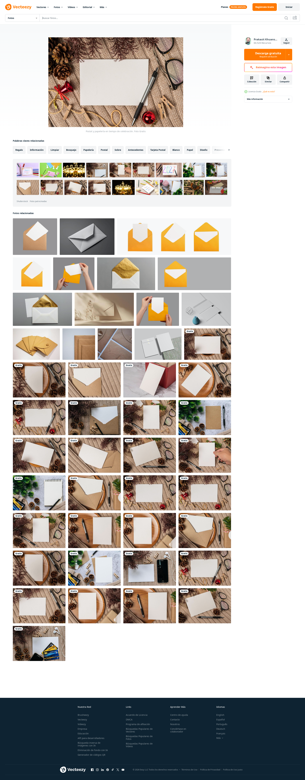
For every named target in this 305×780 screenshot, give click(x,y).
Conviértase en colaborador (178, 730)
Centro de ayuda (179, 714)
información (37, 149)
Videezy (82, 724)
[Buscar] (286, 18)
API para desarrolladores (91, 738)
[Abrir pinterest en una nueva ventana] (107, 769)
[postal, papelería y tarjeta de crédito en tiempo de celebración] (205, 417)
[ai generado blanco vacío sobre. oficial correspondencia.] (87, 236)
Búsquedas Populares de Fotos (139, 737)
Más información (255, 99)
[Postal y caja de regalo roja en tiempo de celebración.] (149, 379)
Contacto (175, 719)
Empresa (82, 728)
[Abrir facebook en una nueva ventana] (92, 769)
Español (220, 719)
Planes (224, 6)
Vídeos (71, 7)
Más (102, 7)
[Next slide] (226, 150)
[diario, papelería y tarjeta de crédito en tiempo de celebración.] (39, 492)
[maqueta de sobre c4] (158, 344)
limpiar (55, 149)
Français (220, 733)
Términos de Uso (189, 769)
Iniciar (289, 6)
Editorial (87, 7)
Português (221, 724)
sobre (118, 149)
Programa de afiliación (138, 724)
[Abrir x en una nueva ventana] (118, 769)
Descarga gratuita (268, 54)
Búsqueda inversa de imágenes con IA (89, 744)
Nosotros (175, 724)
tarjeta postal (157, 149)
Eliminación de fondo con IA (93, 750)
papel (190, 149)
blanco (176, 149)
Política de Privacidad (210, 769)
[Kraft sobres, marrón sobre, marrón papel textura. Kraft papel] (36, 344)
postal (104, 149)
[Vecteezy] (18, 7)
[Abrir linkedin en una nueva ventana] (102, 769)
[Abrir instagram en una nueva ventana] (97, 769)
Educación (83, 733)
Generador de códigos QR (91, 754)
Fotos (57, 7)
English (220, 714)
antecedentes (135, 149)
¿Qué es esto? (269, 91)
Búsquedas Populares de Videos (139, 745)
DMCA (129, 719)
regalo (19, 149)
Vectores (41, 7)
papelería (88, 149)
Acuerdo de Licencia (136, 714)
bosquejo (71, 149)
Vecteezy (82, 719)
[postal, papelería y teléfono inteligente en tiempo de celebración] (149, 568)
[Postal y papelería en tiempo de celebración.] (207, 344)
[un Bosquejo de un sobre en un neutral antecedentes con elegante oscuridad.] (104, 309)
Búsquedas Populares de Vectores (139, 730)
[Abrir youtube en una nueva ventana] (123, 769)
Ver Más (216, 187)
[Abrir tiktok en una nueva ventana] (112, 769)
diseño (203, 149)
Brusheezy (83, 714)
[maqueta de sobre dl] (206, 309)
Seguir (286, 42)
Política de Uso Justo (233, 769)
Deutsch (220, 728)
